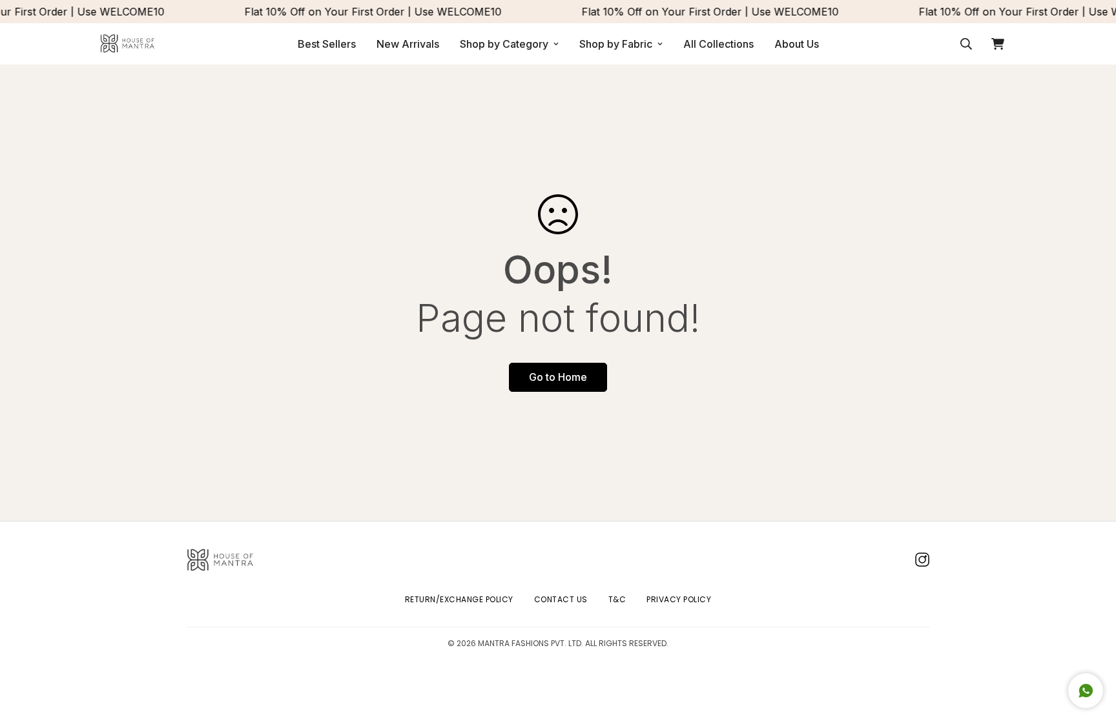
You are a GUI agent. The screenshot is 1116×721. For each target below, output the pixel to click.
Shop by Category (504, 43)
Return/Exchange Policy (459, 599)
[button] (998, 44)
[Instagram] (922, 559)
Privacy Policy (678, 599)
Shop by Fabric (615, 43)
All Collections (718, 43)
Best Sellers (327, 43)
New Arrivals (408, 43)
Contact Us (561, 599)
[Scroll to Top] (1091, 650)
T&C (617, 599)
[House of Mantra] (128, 43)
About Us (796, 43)
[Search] (966, 44)
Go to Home (558, 377)
